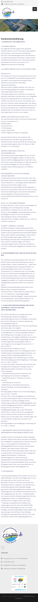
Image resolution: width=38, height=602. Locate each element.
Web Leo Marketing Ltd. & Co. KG (14, 596)
